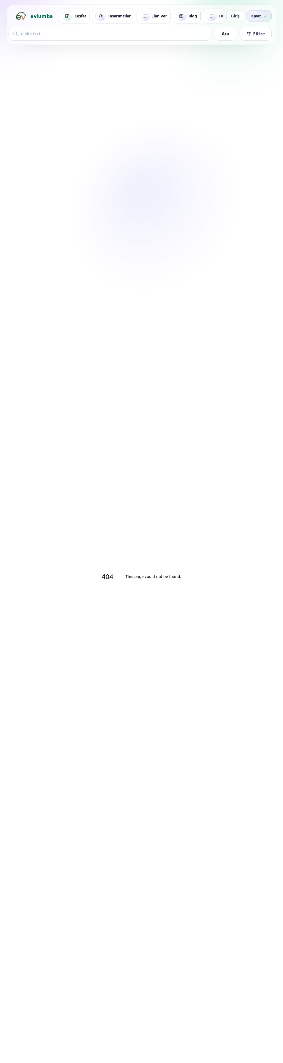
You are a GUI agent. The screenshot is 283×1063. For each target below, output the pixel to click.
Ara (225, 34)
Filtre (259, 34)
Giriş (235, 16)
